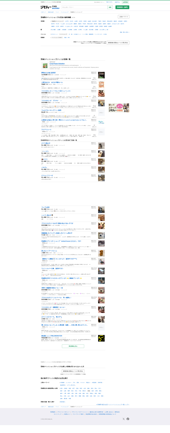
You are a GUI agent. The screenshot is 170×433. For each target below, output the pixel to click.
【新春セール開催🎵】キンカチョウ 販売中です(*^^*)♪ (59, 259)
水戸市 (67, 21)
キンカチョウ (44, 262)
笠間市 (125, 21)
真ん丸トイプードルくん (49, 251)
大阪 (72, 393)
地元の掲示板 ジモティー (99, 2)
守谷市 (84, 23)
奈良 (87, 393)
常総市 (104, 21)
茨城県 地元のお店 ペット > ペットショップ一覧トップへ (113, 404)
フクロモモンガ (44, 94)
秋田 (81, 388)
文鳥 (42, 272)
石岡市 (85, 21)
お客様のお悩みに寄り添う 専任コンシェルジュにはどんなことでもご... (64, 120)
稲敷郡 (86, 26)
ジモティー (43, 12)
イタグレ (44, 167)
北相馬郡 (91, 26)
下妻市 (99, 21)
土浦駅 (58, 29)
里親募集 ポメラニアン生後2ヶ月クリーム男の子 (56, 233)
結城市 (89, 21)
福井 (61, 390)
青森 (70, 388)
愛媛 (80, 396)
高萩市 (115, 21)
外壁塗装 (94, 382)
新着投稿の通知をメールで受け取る (118, 42)
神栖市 (53, 26)
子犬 (74, 382)
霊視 (78, 382)
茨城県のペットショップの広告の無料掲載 (56, 17)
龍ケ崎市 (94, 21)
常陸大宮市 (90, 23)
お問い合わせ (109, 412)
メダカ (42, 76)
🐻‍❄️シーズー (45, 151)
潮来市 (79, 23)
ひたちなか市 (69, 23)
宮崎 (61, 398)
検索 (110, 7)
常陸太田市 (109, 21)
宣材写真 (100, 382)
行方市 (57, 26)
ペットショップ (65, 12)
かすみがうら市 (115, 23)
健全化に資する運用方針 (96, 412)
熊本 (95, 396)
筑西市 (100, 23)
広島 (65, 396)
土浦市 (76, 21)
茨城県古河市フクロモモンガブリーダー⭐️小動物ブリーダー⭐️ (61, 278)
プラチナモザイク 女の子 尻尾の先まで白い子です (57, 223)
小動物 (42, 244)
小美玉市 (76, 26)
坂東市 (104, 23)
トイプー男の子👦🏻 (47, 215)
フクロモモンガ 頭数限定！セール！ (53, 307)
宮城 (77, 388)
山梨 (65, 390)
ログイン (117, 2)
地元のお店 (51, 12)
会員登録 (125, 2)
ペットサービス (98, 34)
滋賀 (84, 393)
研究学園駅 (57, 92)
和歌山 (91, 393)
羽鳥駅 (54, 84)
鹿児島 (65, 398)
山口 (69, 396)
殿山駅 (56, 112)
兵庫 (76, 393)
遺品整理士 (63, 385)
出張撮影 (62, 382)
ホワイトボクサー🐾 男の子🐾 (51, 317)
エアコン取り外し (71, 385)
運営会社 (117, 412)
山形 (85, 388)
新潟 (92, 388)
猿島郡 (105, 26)
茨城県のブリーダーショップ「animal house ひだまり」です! (61, 241)
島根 (99, 393)
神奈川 (84, 390)
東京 (72, 390)
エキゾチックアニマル (45, 133)
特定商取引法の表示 (91, 414)
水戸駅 (80, 29)
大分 (98, 396)
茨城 (49, 74)
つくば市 (62, 23)
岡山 (61, 396)
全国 (61, 388)
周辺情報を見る (73, 346)
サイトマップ (57, 414)
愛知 (100, 390)
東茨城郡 (81, 26)
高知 (84, 396)
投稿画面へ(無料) (122, 7)
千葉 (80, 390)
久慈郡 (96, 26)
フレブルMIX (45, 207)
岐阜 (61, 393)
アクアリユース (47, 129)
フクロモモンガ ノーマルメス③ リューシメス (55, 91)
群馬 (96, 390)
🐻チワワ (44, 159)
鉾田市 (62, 26)
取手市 (53, 23)
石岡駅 (96, 29)
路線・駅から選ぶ (124, 32)
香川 (76, 396)
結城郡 (110, 26)
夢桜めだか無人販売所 (48, 72)
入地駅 (54, 252)
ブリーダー (43, 282)
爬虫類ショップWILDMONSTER (51, 336)
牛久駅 (53, 235)
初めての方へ (109, 2)
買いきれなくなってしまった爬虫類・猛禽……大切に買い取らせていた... (64, 325)
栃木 (93, 390)
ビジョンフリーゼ (47, 175)
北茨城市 (120, 21)
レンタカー (68, 382)
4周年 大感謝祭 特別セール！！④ (52, 288)
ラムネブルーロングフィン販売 (51, 110)
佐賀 (91, 396)
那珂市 (95, 23)
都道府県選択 (56, 8)
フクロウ (43, 328)
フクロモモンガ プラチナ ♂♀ (51, 100)
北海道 (65, 388)
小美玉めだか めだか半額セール (52, 82)
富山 (96, 388)
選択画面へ (63, 401)
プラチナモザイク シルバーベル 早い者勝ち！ (56, 297)
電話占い (88, 382)
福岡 (87, 396)
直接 (65, 37)
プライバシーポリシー (63, 412)
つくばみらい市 (68, 26)
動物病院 (91, 34)
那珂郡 (101, 26)
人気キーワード (123, 16)
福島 (88, 388)
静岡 (69, 393)
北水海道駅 (56, 74)
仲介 (69, 37)
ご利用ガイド (67, 414)
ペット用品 (85, 34)
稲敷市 (109, 23)
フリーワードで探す (78, 414)
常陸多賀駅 (56, 337)
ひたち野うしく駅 (104, 29)
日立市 (71, 21)
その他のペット (77, 34)
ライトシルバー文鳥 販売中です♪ (52, 268)
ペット (57, 12)
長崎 (102, 396)
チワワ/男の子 (45, 143)
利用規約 (52, 412)
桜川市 (122, 23)
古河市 (80, 21)
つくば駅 (85, 29)
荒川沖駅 (91, 29)
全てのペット (54, 34)
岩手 (73, 388)
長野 (69, 390)
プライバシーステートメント (80, 412)
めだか (42, 86)
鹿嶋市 (75, 23)
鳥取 (96, 393)
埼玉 (76, 390)
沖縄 (70, 398)
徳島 (72, 396)
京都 (80, 393)
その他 (105, 34)
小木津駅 (70, 29)
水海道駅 (64, 29)
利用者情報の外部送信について (107, 414)
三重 (65, 393)
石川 (99, 388)
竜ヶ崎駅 (53, 29)
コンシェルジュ (44, 123)
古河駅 (75, 29)
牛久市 (57, 23)
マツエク (82, 382)
